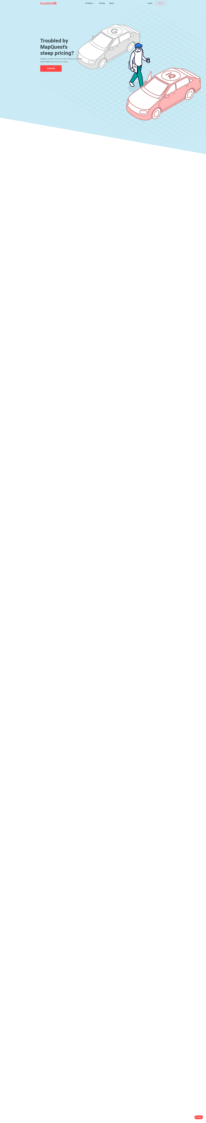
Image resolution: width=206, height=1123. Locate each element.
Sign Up (161, 3)
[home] (48, 3)
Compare (51, 69)
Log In (150, 3)
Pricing (102, 3)
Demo (111, 3)
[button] (91, 3)
